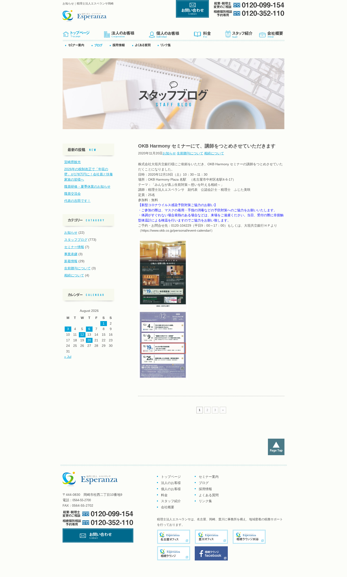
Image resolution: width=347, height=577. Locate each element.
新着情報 (70, 261)
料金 (209, 33)
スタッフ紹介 (242, 33)
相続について (214, 153)
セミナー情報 (74, 247)
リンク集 (165, 45)
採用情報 (205, 489)
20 (89, 340)
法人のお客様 (171, 483)
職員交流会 (72, 193)
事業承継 (70, 254)
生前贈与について (190, 153)
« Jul (67, 357)
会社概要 (271, 33)
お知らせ (169, 153)
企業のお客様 (126, 33)
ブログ (100, 45)
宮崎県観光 (72, 162)
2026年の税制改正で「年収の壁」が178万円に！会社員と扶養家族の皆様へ (88, 174)
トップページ (83, 33)
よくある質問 (144, 45)
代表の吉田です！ (77, 201)
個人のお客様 (171, 33)
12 (82, 334)
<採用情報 (121, 45)
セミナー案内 (78, 45)
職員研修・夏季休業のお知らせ (87, 186)
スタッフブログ (75, 240)
